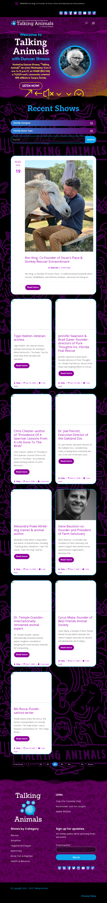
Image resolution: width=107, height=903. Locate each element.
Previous (18, 764)
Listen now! (30, 86)
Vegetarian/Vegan (21, 845)
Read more (33, 287)
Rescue (14, 835)
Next (90, 764)
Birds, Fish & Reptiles (22, 856)
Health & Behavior (20, 861)
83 (48, 764)
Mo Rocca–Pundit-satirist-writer (31, 713)
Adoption (16, 840)
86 (69, 764)
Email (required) (64, 845)
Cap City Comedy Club (68, 801)
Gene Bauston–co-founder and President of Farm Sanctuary (75, 532)
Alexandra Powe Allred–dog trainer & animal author (31, 532)
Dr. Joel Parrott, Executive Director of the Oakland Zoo (75, 439)
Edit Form (60, 841)
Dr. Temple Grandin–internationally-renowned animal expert (31, 624)
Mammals (16, 850)
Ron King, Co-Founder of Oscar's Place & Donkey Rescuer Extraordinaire (56, 3)
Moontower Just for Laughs (71, 806)
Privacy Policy (89, 896)
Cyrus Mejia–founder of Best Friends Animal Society (75, 624)
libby (18, 383)
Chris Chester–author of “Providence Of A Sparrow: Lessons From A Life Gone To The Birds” (31, 439)
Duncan (54, 267)
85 (62, 764)
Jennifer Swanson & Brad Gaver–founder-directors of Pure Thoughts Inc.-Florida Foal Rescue (75, 344)
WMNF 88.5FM (63, 811)
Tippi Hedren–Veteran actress (31, 344)
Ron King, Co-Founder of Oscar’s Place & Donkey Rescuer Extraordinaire (54, 259)
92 (82, 764)
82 (41, 764)
